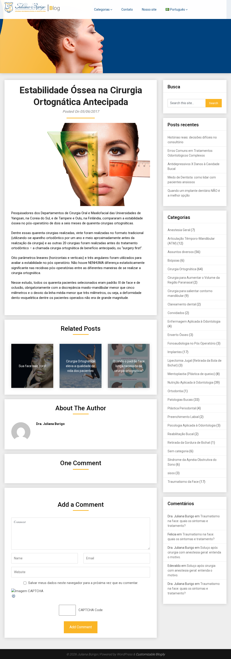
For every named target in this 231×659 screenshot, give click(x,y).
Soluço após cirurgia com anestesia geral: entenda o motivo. (194, 552)
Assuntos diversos (181, 252)
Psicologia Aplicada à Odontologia (192, 425)
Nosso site (149, 9)
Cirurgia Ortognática (182, 269)
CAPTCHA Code (91, 610)
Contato (127, 9)
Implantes (175, 352)
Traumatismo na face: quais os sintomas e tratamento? (194, 521)
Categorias (102, 9)
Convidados (176, 313)
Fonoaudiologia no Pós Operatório (192, 343)
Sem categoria (178, 451)
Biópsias (174, 260)
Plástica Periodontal (182, 408)
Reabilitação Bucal (181, 434)
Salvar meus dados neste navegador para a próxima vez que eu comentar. (83, 583)
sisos (171, 473)
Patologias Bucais (180, 399)
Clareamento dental (182, 304)
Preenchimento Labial (183, 417)
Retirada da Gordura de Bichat (189, 442)
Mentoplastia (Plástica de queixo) (191, 374)
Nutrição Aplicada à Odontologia (190, 382)
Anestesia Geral (179, 230)
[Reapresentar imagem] (13, 597)
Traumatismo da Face (183, 481)
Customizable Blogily (150, 654)
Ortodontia (175, 391)
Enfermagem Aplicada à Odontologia (194, 321)
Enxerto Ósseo (178, 335)
